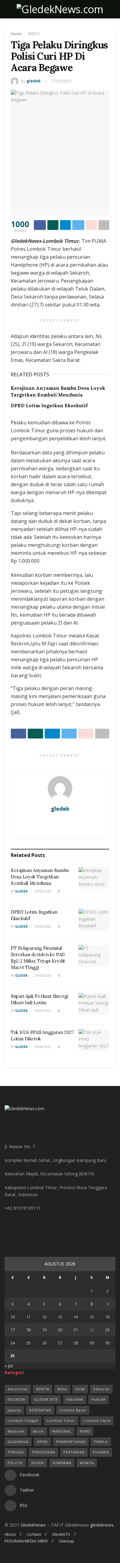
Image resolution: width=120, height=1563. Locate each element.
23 (107, 1329)
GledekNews (33, 1525)
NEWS (85, 1431)
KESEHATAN (40, 1410)
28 (76, 1343)
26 (44, 1343)
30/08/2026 (42, 891)
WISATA (87, 1462)
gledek (33, 81)
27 (60, 1343)
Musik (38, 1431)
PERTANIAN (74, 1452)
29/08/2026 (42, 926)
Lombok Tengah (23, 1420)
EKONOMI (17, 1399)
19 (44, 1329)
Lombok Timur (61, 1420)
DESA (80, 1389)
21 (76, 1329)
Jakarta (14, 1410)
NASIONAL (61, 1431)
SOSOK (37, 1462)
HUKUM (98, 1399)
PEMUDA (16, 1452)
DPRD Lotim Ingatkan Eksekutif (49, 405)
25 (28, 1343)
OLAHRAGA (18, 1441)
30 (107, 1343)
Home (16, 33)
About (10, 1534)
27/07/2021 (61, 81)
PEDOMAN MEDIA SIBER (26, 1541)
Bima (62, 1389)
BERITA (34, 33)
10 (12, 1317)
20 (60, 1329)
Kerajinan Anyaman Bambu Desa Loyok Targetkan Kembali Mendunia (40, 876)
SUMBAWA (61, 1462)
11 (28, 1317)
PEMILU (101, 1441)
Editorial (101, 1389)
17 (12, 1329)
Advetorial (18, 1389)
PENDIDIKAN (43, 1452)
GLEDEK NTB (46, 1399)
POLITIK (15, 1462)
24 (12, 1343)
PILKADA (101, 1452)
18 (28, 1329)
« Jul (9, 1366)
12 (44, 1317)
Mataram (16, 1431)
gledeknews (102, 1525)
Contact (34, 1534)
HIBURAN (74, 1399)
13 (60, 1317)
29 (92, 1343)
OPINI (42, 1441)
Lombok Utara (96, 1420)
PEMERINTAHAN (71, 1441)
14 (76, 1317)
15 (92, 1317)
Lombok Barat (72, 1410)
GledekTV (61, 1534)
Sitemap (66, 1541)
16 (107, 1317)
